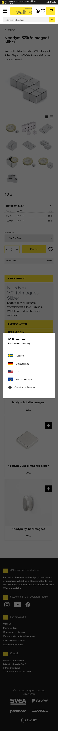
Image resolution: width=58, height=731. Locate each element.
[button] (5, 11)
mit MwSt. (51, 2)
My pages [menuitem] (38, 11)
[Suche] (52, 19)
